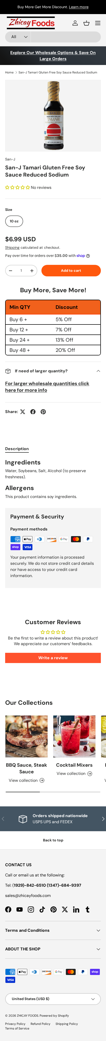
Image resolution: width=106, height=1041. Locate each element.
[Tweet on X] (22, 412)
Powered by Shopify (54, 1016)
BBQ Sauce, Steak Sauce (26, 768)
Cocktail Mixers (74, 765)
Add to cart (71, 270)
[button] (86, 23)
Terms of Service (17, 1028)
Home (9, 72)
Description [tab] (17, 448)
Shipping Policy (67, 1024)
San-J (10, 159)
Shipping (12, 247)
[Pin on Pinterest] (43, 412)
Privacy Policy (15, 1024)
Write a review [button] (53, 657)
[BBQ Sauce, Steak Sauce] (26, 736)
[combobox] (53, 36)
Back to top (53, 840)
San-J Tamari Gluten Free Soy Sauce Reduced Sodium (58, 72)
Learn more (79, 7)
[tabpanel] (53, 479)
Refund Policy (40, 1024)
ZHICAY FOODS (27, 1016)
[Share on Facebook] (33, 412)
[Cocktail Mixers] (74, 736)
